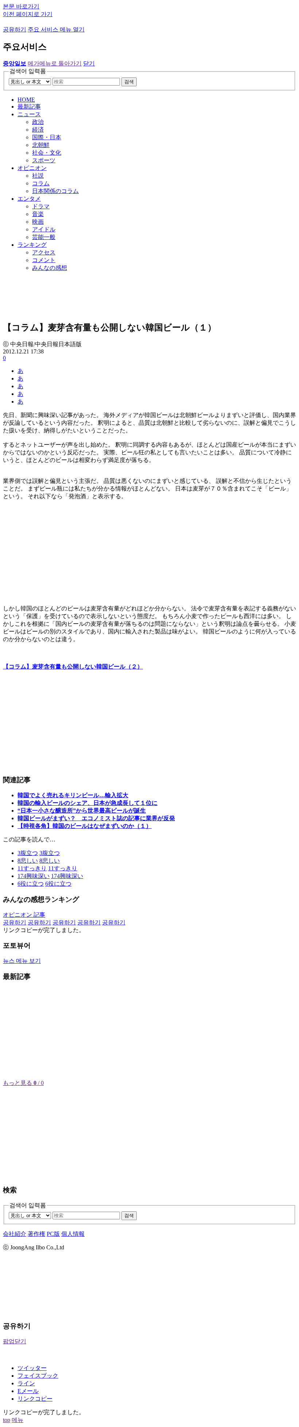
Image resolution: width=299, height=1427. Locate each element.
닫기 (89, 63)
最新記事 (29, 106)
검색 (129, 81)
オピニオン (32, 168)
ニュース (29, 114)
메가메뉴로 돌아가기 (55, 63)
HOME (26, 99)
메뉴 (17, 1420)
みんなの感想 (49, 268)
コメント (43, 260)
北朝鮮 (41, 145)
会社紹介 (14, 1234)
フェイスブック (38, 1376)
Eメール (28, 1391)
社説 (38, 176)
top (6, 1420)
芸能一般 (43, 237)
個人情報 (73, 1234)
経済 (38, 129)
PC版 (53, 1234)
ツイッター (32, 1368)
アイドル (43, 229)
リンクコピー (35, 1399)
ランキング (32, 245)
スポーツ (43, 160)
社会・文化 (46, 152)
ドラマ (41, 206)
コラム (41, 183)
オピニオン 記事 (24, 915)
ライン (26, 1383)
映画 (38, 222)
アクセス (43, 252)
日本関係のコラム (55, 191)
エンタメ (29, 199)
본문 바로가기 (21, 6)
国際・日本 (46, 137)
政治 (38, 122)
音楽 (38, 214)
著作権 (36, 1234)
